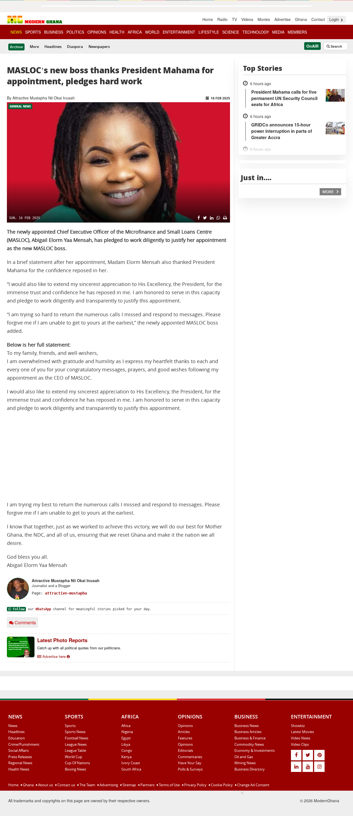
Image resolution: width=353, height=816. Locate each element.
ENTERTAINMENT (179, 32)
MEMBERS (297, 32)
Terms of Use (169, 784)
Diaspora (75, 46)
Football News (76, 738)
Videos (247, 19)
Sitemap (129, 784)
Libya (125, 744)
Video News (300, 738)
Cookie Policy (221, 784)
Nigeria (127, 731)
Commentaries (190, 756)
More (34, 46)
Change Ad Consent (252, 784)
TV (234, 19)
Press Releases (20, 756)
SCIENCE (230, 32)
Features (185, 738)
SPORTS (33, 32)
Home (207, 19)
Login (334, 19)
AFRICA (135, 32)
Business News (246, 725)
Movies (264, 19)
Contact (318, 19)
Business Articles (247, 731)
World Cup (73, 756)
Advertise (282, 19)
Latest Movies (302, 731)
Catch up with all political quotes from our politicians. (79, 647)
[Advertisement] (118, 456)
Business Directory (249, 769)
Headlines (52, 46)
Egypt (126, 738)
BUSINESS (53, 32)
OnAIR (312, 46)
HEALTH (116, 32)
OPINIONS (96, 32)
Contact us (66, 784)
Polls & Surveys (190, 769)
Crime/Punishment (23, 744)
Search (336, 46)
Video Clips (300, 744)
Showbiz (298, 725)
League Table (75, 750)
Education (16, 738)
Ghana (301, 19)
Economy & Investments (254, 750)
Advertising (108, 784)
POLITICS (75, 32)
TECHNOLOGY (255, 32)
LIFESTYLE (209, 32)
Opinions (185, 725)
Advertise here (54, 656)
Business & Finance (250, 738)
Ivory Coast (130, 762)
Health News (18, 769)
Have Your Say (189, 762)
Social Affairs (18, 750)
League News (76, 744)
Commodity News (249, 744)
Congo (126, 750)
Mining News (245, 762)
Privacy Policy (195, 784)
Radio (222, 19)
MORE (328, 191)
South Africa (131, 769)
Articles (184, 731)
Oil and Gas (243, 756)
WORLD (152, 32)
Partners (147, 784)
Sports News (75, 731)
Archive (16, 46)
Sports (70, 725)
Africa (125, 725)
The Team (87, 784)
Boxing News (75, 769)
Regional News (20, 762)
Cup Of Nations (77, 762)
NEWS (16, 32)
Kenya (126, 756)
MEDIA (278, 32)
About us (45, 784)
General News (20, 106)
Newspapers (99, 46)
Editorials (185, 750)
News (12, 725)
